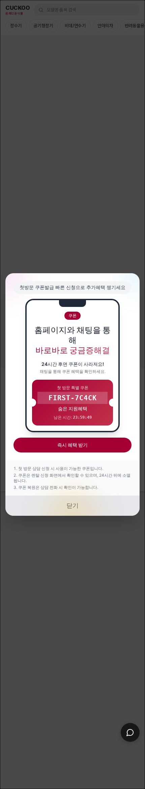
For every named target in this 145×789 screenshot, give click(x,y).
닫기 (72, 505)
